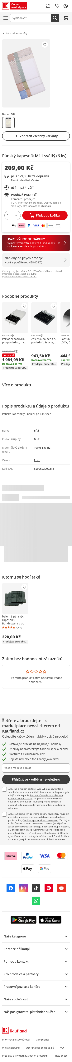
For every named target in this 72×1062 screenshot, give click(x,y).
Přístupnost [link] (60, 1055)
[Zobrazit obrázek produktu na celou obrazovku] (26, 73)
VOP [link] (62, 1047)
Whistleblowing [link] (11, 1047)
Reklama (6, 335)
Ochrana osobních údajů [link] (40, 1047)
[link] (48, 6)
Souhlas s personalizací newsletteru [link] (40, 820)
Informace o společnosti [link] (16, 1039)
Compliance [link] (42, 1039)
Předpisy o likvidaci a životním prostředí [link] (24, 1055)
